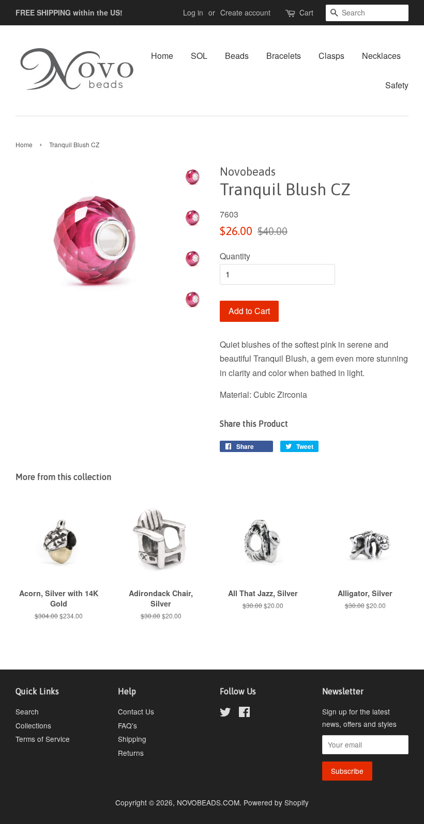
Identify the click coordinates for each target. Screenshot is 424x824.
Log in (193, 12)
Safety (396, 85)
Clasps (331, 55)
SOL (199, 55)
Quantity (235, 256)
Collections (33, 725)
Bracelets (283, 55)
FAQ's (127, 725)
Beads (237, 55)
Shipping (132, 739)
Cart (306, 12)
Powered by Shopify (276, 802)
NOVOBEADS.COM (208, 802)
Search (27, 711)
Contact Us (136, 711)
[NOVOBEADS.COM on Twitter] (225, 713)
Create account (245, 12)
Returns (131, 753)
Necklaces (381, 55)
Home (162, 55)
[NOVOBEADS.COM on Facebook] (244, 713)
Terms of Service (43, 739)
